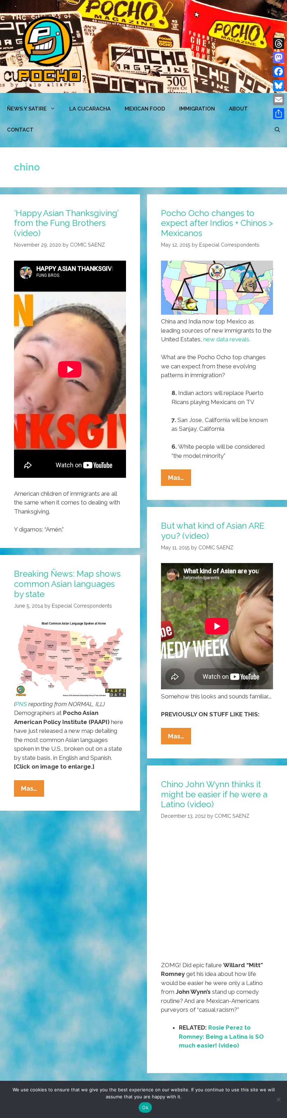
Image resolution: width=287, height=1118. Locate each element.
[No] (278, 1099)
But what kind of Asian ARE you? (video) (213, 531)
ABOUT (238, 109)
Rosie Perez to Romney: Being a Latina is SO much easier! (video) (221, 1036)
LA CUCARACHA (90, 109)
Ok (145, 1107)
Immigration (197, 109)
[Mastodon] (279, 58)
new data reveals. (226, 339)
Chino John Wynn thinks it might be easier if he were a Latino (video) (214, 794)
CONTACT (20, 130)
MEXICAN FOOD (145, 109)
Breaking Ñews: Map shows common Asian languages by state (67, 584)
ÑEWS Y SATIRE (27, 109)
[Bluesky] (279, 86)
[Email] (279, 100)
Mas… (179, 480)
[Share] (279, 114)
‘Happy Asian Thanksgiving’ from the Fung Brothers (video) (66, 223)
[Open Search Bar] (277, 129)
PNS (21, 704)
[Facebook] (279, 72)
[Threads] (279, 43)
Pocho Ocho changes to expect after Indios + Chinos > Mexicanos (217, 223)
